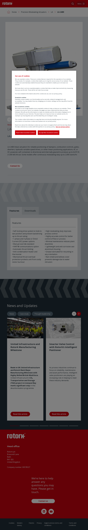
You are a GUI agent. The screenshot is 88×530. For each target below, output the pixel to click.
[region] (44, 104)
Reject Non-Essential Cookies (25, 132)
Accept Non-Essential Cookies (48, 132)
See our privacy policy (63, 127)
